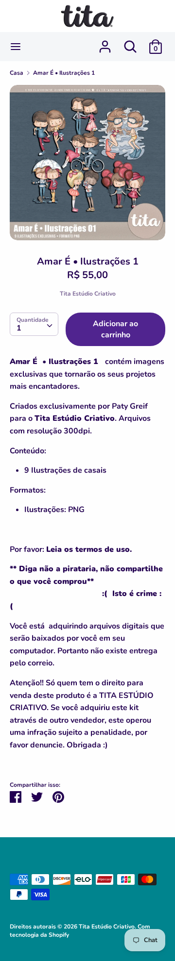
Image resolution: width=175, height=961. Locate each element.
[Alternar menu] (15, 46)
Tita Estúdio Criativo (88, 294)
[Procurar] (130, 42)
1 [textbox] (19, 328)
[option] (87, 162)
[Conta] (105, 42)
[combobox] (34, 324)
